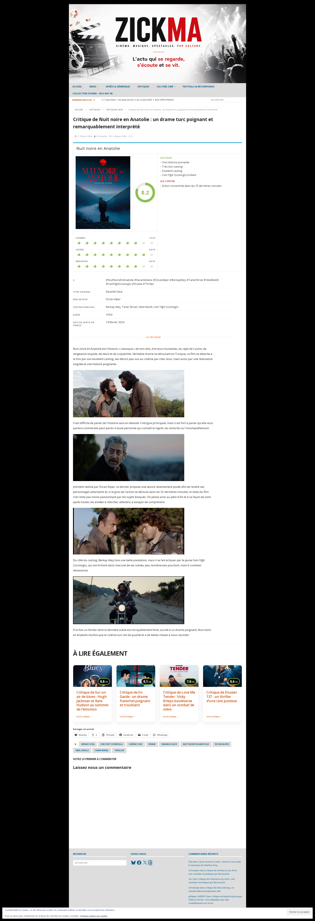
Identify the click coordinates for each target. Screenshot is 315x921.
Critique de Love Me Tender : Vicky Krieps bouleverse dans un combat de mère (179, 700)
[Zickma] (157, 81)
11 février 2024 (84, 136)
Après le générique (118, 86)
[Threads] (150, 862)
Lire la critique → (84, 716)
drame (152, 744)
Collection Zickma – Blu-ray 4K (93, 93)
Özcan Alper (222, 744)
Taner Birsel (102, 750)
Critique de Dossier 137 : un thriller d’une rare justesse (221, 696)
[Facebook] (139, 862)
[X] (144, 862)
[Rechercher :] (225, 99)
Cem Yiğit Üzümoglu (111, 744)
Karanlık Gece (169, 744)
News (92, 86)
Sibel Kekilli (82, 750)
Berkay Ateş (87, 744)
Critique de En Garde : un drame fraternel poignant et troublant (135, 698)
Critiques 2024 (119, 136)
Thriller (119, 750)
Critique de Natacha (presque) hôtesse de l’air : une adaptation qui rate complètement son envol (215, 900)
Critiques (143, 86)
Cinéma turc (136, 744)
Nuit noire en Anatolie (196, 744)
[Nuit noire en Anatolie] (103, 192)
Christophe (101, 136)
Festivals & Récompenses (198, 86)
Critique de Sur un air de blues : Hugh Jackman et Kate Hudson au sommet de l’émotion (92, 700)
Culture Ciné (165, 86)
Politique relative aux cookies (93, 916)
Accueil (77, 86)
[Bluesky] (133, 862)
